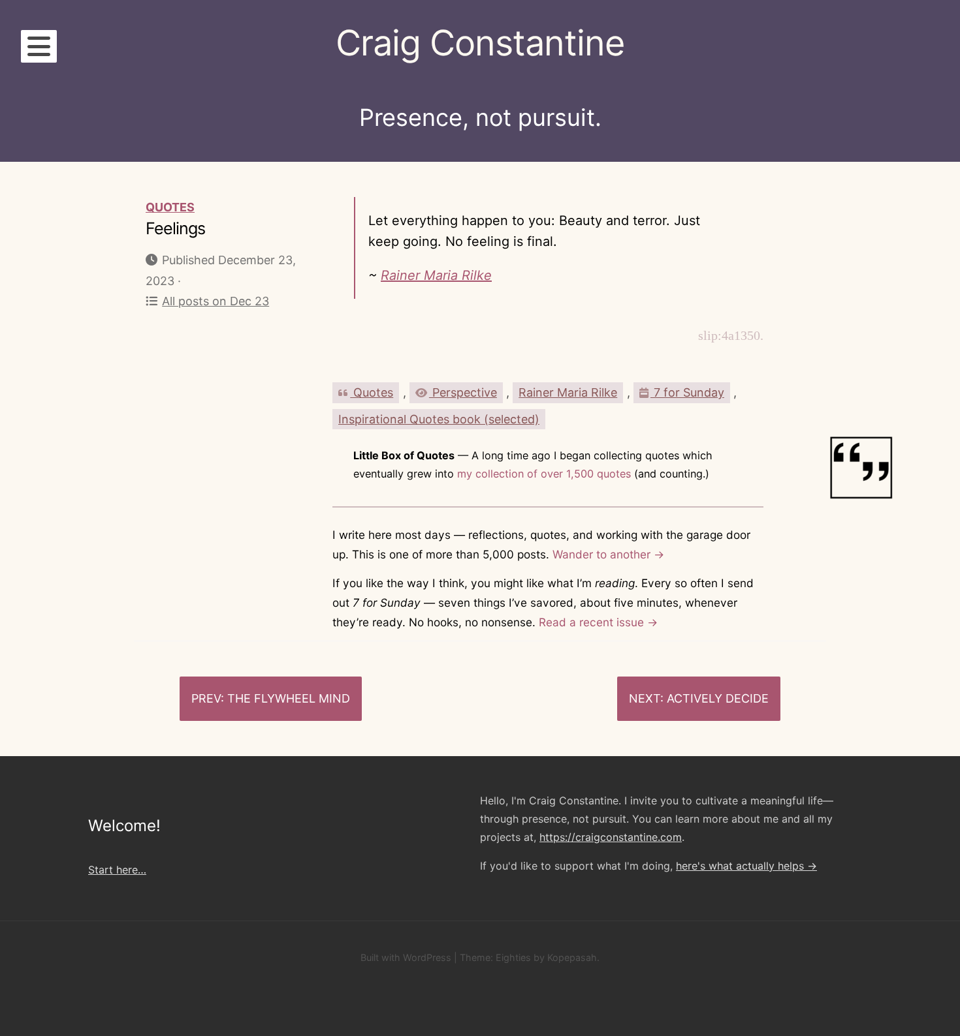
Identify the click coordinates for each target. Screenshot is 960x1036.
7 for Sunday (687, 392)
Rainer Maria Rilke (436, 275)
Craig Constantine (480, 43)
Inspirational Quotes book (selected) (438, 419)
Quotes (170, 207)
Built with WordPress (405, 957)
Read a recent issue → (598, 622)
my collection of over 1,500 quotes (544, 473)
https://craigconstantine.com (610, 837)
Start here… (117, 869)
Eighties (513, 957)
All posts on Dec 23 (215, 301)
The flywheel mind (288, 698)
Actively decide (718, 698)
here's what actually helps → (746, 865)
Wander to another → (608, 554)
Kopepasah (572, 957)
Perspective (463, 392)
